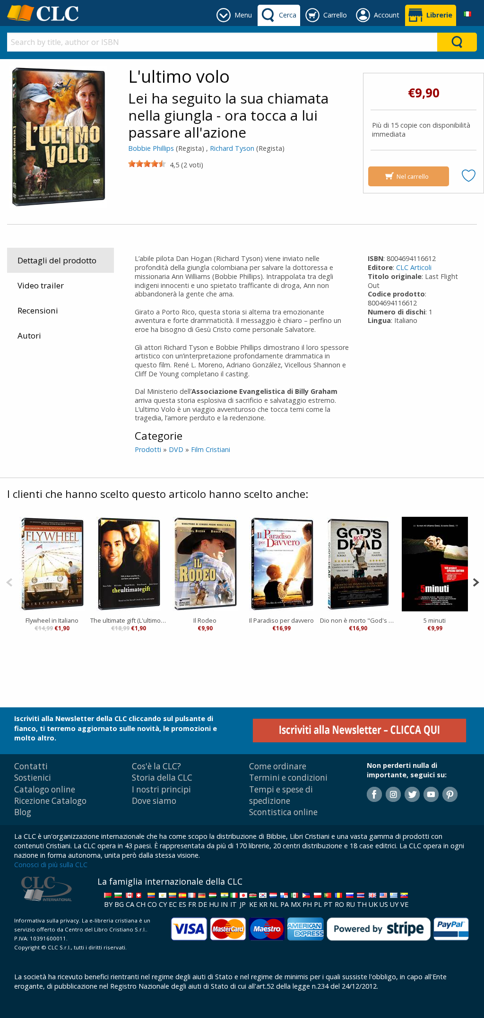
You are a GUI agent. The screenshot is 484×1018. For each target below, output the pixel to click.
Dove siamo (154, 800)
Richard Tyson (232, 148)
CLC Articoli (414, 267)
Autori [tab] (29, 335)
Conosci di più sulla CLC (50, 864)
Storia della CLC (162, 777)
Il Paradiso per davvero (281, 620)
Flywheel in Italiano (52, 620)
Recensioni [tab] (37, 310)
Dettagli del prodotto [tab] (56, 260)
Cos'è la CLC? (156, 766)
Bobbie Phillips (151, 148)
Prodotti (148, 449)
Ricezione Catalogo (50, 800)
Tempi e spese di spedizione (281, 795)
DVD (176, 449)
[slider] (147, 163)
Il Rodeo (204, 620)
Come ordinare (277, 766)
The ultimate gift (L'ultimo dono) (128, 620)
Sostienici (32, 777)
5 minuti (435, 620)
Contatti (31, 766)
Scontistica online (283, 812)
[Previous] (9, 581)
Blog (22, 812)
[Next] (475, 581)
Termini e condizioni (288, 777)
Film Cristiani (210, 449)
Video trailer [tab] (40, 285)
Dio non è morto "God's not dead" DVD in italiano (358, 620)
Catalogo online (44, 789)
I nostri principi (161, 789)
